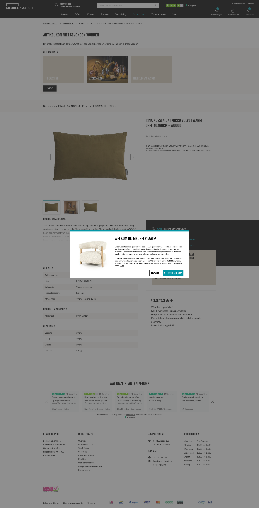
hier (122, 265)
